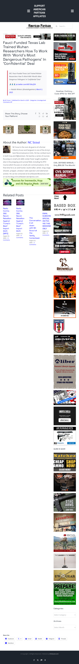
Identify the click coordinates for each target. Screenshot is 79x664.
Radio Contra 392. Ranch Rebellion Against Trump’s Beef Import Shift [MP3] (7, 221)
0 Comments (6, 239)
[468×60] (27, 34)
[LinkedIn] (47, 113)
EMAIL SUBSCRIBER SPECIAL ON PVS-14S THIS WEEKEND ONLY (47, 221)
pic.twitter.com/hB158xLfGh (26, 84)
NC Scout (8, 100)
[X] (39, 113)
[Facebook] (36, 113)
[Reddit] (43, 113)
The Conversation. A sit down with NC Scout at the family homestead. (35, 228)
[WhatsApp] (39, 116)
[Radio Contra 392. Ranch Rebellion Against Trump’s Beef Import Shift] (20, 201)
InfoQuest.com (54, 654)
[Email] (43, 116)
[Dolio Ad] (27, 126)
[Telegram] (47, 116)
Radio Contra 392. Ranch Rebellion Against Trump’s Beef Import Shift (20, 219)
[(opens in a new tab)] (46, 201)
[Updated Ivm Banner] (27, 179)
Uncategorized (41, 100)
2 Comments (32, 244)
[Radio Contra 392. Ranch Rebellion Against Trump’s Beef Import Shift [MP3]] (7, 201)
